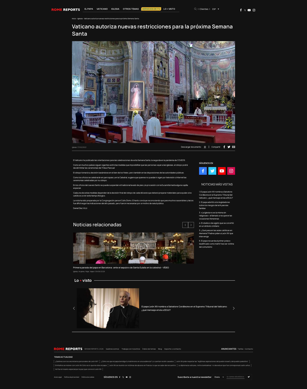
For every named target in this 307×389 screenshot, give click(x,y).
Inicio (74, 18)
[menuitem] (215, 9)
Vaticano (102, 8)
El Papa (89, 8)
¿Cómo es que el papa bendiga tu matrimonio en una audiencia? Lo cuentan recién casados (137, 361)
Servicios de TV (151, 8)
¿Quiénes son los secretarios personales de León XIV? (76, 361)
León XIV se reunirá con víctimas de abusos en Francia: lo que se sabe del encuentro (142, 365)
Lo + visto (169, 8)
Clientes (204, 9)
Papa (87, 271)
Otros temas (131, 8)
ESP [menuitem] (214, 9)
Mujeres (82, 271)
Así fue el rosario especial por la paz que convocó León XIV (78, 369)
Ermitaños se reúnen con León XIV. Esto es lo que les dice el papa (81, 365)
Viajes (92, 271)
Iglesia (115, 8)
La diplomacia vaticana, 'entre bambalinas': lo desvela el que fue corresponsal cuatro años (214, 365)
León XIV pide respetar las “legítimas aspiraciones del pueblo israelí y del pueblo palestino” (212, 361)
